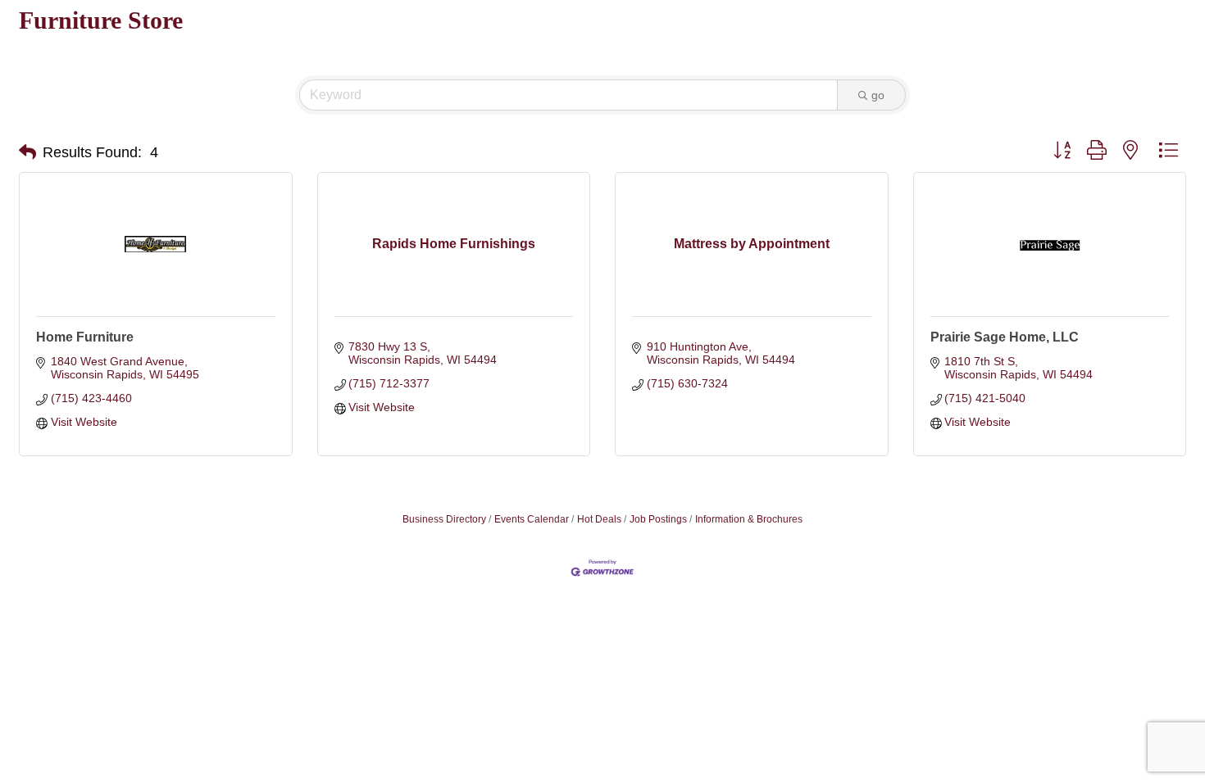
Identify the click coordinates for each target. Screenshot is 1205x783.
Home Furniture (85, 337)
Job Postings (658, 519)
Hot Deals (599, 519)
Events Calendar (531, 519)
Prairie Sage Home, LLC (1004, 337)
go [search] (877, 95)
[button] (27, 152)
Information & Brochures (749, 519)
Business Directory (444, 519)
